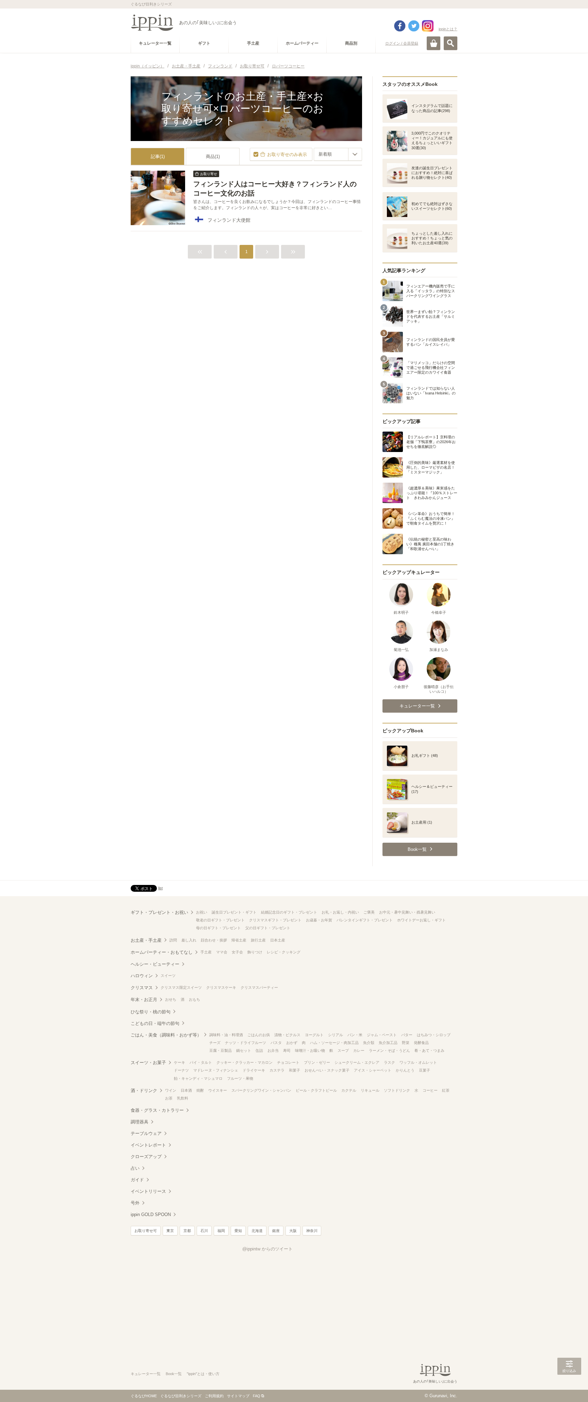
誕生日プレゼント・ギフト (234, 912)
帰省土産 (238, 940)
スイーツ (168, 975)
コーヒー (430, 1090)
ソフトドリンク (397, 1090)
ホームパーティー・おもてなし (162, 952)
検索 (450, 43)
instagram (428, 26)
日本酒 (186, 1090)
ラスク (389, 1062)
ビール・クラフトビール (316, 1090)
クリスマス (142, 987)
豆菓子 (424, 1070)
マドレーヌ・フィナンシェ (215, 1070)
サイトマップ (238, 1396)
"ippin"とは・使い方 (203, 1374)
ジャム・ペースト (382, 1035)
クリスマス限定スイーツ (181, 987)
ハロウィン (142, 975)
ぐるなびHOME (144, 1396)
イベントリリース (148, 1191)
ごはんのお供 (258, 1035)
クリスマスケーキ (221, 987)
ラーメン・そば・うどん (389, 1050)
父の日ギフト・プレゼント (267, 928)
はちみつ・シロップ (434, 1035)
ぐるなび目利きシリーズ (180, 1396)
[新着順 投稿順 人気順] (338, 154)
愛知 (238, 1231)
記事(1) (158, 156)
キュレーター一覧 (146, 1374)
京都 (187, 1231)
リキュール (370, 1090)
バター (406, 1035)
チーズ (214, 1043)
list (160, 888)
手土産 (206, 952)
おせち (170, 999)
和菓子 (294, 1070)
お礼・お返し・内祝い (340, 912)
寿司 (287, 1050)
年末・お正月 (144, 999)
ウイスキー (217, 1090)
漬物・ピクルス (287, 1035)
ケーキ (179, 1062)
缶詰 (259, 1050)
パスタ (276, 1043)
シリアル (335, 1035)
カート (433, 43)
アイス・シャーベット (372, 1070)
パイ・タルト (201, 1062)
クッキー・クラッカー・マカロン (244, 1062)
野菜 (405, 1043)
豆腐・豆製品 (220, 1050)
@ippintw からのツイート (267, 1248)
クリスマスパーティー (259, 987)
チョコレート (288, 1062)
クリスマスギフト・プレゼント (275, 920)
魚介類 (368, 1043)
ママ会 (221, 952)
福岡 (221, 1231)
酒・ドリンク (144, 1090)
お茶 (169, 1098)
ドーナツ (181, 1070)
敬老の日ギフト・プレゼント (220, 920)
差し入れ (188, 940)
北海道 (257, 1231)
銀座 (276, 1231)
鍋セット (243, 1050)
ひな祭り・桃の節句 (150, 1011)
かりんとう (405, 1070)
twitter (414, 26)
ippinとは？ (448, 29)
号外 (135, 1202)
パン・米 (354, 1035)
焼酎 (200, 1090)
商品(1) (213, 156)
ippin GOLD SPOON (151, 1214)
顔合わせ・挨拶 (214, 940)
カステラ (277, 1070)
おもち (194, 999)
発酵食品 (421, 1043)
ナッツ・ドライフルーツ (245, 1043)
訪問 (173, 940)
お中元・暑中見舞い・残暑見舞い (407, 912)
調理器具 (139, 1121)
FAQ (256, 1396)
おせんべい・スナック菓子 (327, 1070)
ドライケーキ (254, 1070)
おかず (291, 1043)
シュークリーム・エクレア (356, 1062)
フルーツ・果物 (240, 1078)
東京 (170, 1231)
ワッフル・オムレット (418, 1062)
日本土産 (277, 940)
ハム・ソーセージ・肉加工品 (334, 1043)
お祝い (201, 912)
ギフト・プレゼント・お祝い (159, 912)
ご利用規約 (214, 1396)
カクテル (348, 1090)
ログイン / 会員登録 (401, 43)
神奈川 (311, 1231)
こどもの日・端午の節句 (155, 1023)
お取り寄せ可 (145, 1231)
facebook (400, 26)
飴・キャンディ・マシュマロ (198, 1078)
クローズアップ (146, 1156)
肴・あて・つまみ (429, 1050)
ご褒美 (369, 912)
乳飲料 (182, 1098)
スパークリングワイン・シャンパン (261, 1090)
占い (135, 1168)
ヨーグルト (314, 1035)
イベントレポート (148, 1145)
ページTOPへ (569, 1386)
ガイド (137, 1179)
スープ (343, 1050)
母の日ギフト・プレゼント (218, 928)
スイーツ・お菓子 (148, 1062)
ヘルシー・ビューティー (155, 964)
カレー (358, 1050)
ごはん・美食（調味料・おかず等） (166, 1035)
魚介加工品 (388, 1043)
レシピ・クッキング (283, 952)
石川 (204, 1231)
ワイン (170, 1090)
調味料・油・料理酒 (226, 1035)
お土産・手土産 (146, 940)
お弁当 (273, 1050)
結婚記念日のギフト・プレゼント (289, 912)
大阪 (293, 1231)
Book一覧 (174, 1374)
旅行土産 (258, 940)
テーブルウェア (146, 1133)
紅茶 (446, 1090)
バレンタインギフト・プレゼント (365, 920)
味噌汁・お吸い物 (310, 1050)
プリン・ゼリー (317, 1062)
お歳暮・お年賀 (319, 920)
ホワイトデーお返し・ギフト (421, 920)
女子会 (237, 952)
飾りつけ (254, 952)
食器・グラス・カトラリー (157, 1110)
